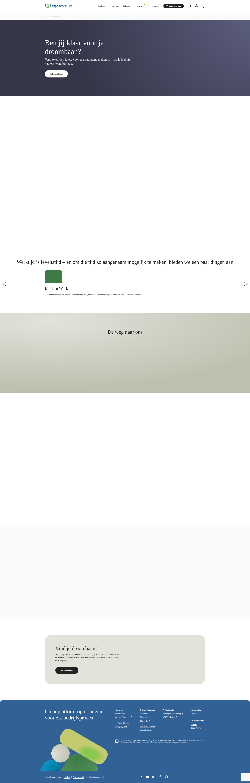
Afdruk (67, 777)
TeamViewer (196, 728)
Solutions (101, 6)
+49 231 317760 (122, 723)
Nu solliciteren (67, 670)
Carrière (140, 6)
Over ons (155, 6)
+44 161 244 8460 (147, 726)
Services (115, 6)
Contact (194, 724)
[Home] (58, 6)
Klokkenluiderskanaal (95, 777)
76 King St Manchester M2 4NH (145, 717)
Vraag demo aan (173, 6)
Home (47, 17)
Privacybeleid (78, 777)
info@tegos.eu (121, 726)
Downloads (195, 714)
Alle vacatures (56, 74)
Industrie (126, 6)
